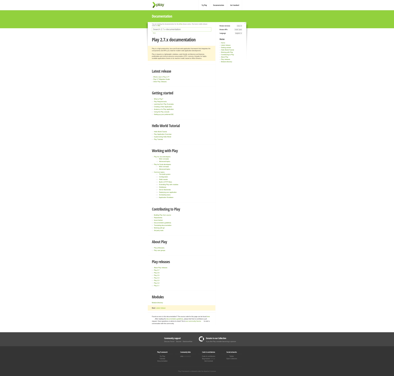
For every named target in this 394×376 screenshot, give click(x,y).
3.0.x (238, 26)
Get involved (208, 361)
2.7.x (180, 24)
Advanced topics (164, 161)
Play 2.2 (156, 283)
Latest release (225, 45)
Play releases (225, 59)
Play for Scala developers (162, 164)
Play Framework (159, 5)
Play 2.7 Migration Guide (161, 79)
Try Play (204, 5)
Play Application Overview (162, 134)
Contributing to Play (227, 54)
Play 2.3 (156, 280)
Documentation (218, 5)
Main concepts (164, 159)
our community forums (193, 321)
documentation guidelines (174, 319)
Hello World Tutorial (227, 50)
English (237, 33)
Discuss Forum (169, 341)
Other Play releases (160, 81)
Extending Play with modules (168, 184)
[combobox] (181, 29)
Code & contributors (208, 356)
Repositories (158, 217)
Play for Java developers (162, 156)
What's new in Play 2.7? (161, 77)
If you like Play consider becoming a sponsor (221, 341)
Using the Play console (161, 112)
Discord (178, 341)
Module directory (226, 61)
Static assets (163, 179)
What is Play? (158, 99)
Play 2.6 (156, 273)
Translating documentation (162, 225)
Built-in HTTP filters (165, 182)
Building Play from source (162, 215)
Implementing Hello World (162, 137)
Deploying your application (168, 192)
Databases (162, 187)
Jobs (185, 356)
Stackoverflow (187, 341)
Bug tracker (208, 358)
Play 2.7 (156, 270)
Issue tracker (158, 220)
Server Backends (165, 189)
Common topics (159, 172)
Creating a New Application (163, 106)
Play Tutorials (158, 139)
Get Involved (234, 5)
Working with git (159, 228)
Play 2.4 (156, 278)
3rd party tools (158, 230)
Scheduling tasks (165, 195)
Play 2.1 (156, 285)
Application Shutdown (166, 197)
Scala (236, 29)
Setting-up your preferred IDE (164, 114)
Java (240, 29)
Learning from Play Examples (164, 104)
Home (223, 43)
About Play (224, 57)
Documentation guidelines (162, 223)
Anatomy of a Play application (164, 109)
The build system (165, 174)
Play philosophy (159, 248)
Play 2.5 (156, 275)
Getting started (226, 47)
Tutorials (162, 358)
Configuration (163, 177)
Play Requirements (160, 101)
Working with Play (227, 52)
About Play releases (160, 267)
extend (245, 23)
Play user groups (159, 250)
